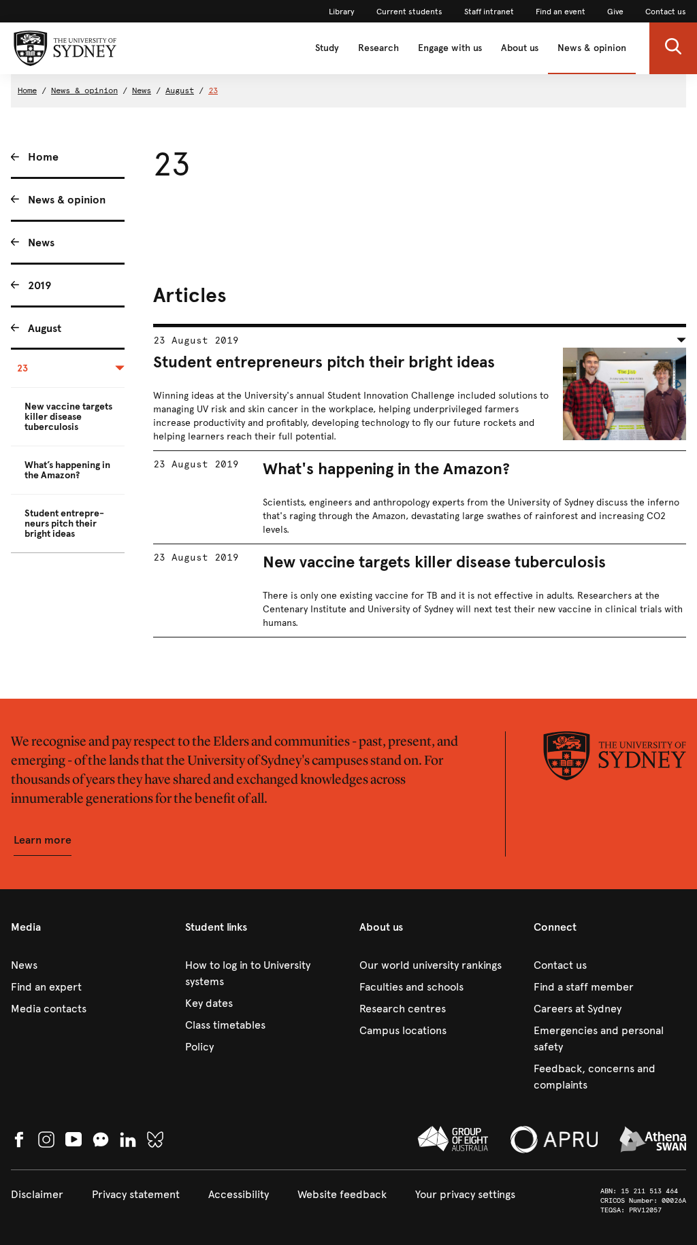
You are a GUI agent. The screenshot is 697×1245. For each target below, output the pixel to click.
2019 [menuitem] (39, 285)
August (179, 90)
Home (27, 90)
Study (327, 48)
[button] (673, 48)
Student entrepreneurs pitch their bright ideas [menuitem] (64, 524)
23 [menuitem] (22, 368)
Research (378, 48)
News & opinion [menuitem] (67, 199)
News (141, 90)
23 (213, 90)
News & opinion (591, 48)
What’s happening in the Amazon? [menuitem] (67, 470)
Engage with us (450, 48)
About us (519, 48)
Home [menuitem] (43, 156)
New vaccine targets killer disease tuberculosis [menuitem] (68, 417)
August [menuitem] (44, 328)
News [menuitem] (41, 242)
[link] (342, 11)
